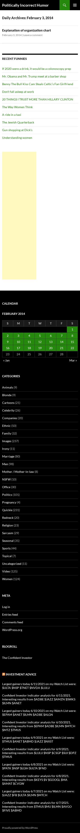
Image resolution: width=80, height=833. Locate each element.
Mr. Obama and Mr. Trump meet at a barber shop (34, 76)
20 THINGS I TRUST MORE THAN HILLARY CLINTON (37, 99)
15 (72, 342)
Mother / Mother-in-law (18, 471)
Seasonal (8, 540)
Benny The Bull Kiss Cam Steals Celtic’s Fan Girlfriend (37, 84)
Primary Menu (75, 5)
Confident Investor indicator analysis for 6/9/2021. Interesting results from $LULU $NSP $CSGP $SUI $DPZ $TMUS (39, 752)
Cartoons (8, 402)
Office (6, 487)
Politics (7, 494)
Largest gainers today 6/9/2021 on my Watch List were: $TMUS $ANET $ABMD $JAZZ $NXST (38, 739)
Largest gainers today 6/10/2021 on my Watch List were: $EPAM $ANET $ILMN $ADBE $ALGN (39, 712)
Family (6, 433)
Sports (6, 548)
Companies (9, 418)
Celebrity (8, 410)
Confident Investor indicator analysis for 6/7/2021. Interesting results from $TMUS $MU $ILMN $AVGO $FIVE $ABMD (37, 806)
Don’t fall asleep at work (18, 91)
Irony (5, 448)
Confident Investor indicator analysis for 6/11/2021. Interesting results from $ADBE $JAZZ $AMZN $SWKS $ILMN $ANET (38, 699)
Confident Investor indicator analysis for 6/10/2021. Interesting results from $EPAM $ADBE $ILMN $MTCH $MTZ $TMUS (38, 726)
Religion (7, 525)
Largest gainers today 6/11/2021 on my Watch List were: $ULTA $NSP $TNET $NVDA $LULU (39, 686)
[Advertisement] (19, 216)
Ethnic (6, 425)
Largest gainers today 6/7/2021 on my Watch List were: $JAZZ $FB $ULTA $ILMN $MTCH (38, 793)
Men (5, 464)
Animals (7, 387)
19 (40, 348)
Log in (6, 607)
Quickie (7, 510)
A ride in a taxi (11, 114)
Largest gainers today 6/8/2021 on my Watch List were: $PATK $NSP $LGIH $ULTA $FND (38, 766)
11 (29, 342)
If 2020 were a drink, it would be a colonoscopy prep (36, 68)
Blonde (7, 395)
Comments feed (12, 622)
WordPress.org (12, 630)
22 (72, 348)
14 (61, 342)
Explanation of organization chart (26, 30)
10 (18, 342)
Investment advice (21, 674)
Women (7, 579)
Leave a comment (32, 35)
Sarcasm (7, 533)
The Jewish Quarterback (18, 122)
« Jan (6, 360)
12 (40, 342)
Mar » (73, 360)
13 (50, 342)
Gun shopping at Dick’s (17, 130)
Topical (7, 556)
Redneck (7, 517)
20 (50, 348)
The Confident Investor (17, 658)
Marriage (8, 456)
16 (7, 348)
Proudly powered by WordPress (20, 827)
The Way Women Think (17, 107)
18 (29, 348)
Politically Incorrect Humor (25, 5)
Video (6, 571)
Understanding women (17, 137)
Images (6, 441)
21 (61, 348)
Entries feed (10, 614)
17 (18, 348)
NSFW (6, 479)
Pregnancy (9, 502)
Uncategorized (11, 563)
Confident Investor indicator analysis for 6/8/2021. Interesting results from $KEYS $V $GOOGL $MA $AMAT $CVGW (35, 779)
